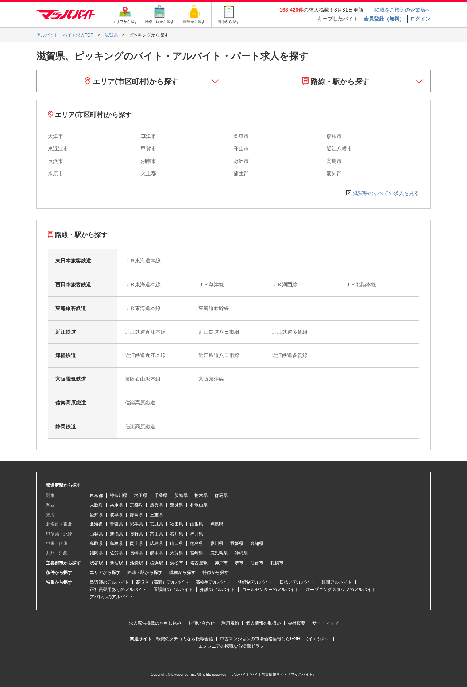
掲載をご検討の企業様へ (402, 10)
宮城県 (156, 524)
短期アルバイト (336, 582)
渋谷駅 (96, 562)
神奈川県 (118, 495)
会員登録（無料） (384, 19)
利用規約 (230, 623)
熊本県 (156, 553)
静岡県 (136, 514)
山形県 (196, 524)
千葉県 (160, 495)
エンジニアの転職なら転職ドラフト (233, 646)
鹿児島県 (219, 553)
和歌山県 (199, 504)
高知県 (256, 543)
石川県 (176, 534)
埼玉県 (140, 495)
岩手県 (136, 524)
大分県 (176, 553)
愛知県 (96, 514)
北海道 (96, 524)
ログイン (420, 19)
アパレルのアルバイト (112, 596)
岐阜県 (116, 514)
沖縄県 (241, 553)
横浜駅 (156, 562)
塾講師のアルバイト (109, 582)
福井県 (196, 534)
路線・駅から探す (339, 81)
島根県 (116, 543)
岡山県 (136, 543)
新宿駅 (116, 562)
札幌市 (276, 562)
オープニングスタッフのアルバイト (341, 589)
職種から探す (182, 572)
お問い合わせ (201, 623)
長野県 (136, 534)
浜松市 (176, 562)
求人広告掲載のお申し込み (155, 623)
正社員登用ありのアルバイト (118, 589)
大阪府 (96, 504)
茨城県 (181, 495)
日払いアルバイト (296, 582)
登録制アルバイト (255, 582)
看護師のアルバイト (173, 589)
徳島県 (196, 543)
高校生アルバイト (213, 582)
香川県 (216, 543)
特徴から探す (215, 572)
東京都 (96, 495)
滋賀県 (156, 504)
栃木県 (201, 495)
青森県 (116, 524)
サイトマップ (325, 623)
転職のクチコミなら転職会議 (184, 638)
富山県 (156, 534)
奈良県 (176, 504)
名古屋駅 (199, 562)
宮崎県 (196, 553)
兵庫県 (116, 504)
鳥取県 (96, 543)
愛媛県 (236, 543)
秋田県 (176, 524)
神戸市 (221, 562)
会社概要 (296, 623)
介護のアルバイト (217, 589)
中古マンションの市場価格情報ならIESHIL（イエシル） (275, 638)
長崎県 (136, 553)
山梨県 (96, 534)
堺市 (239, 562)
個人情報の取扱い (263, 623)
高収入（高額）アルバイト (162, 582)
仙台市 (256, 562)
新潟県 (116, 534)
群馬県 (221, 495)
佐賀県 (116, 553)
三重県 (156, 514)
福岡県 (96, 553)
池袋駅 (136, 562)
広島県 (156, 543)
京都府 (136, 504)
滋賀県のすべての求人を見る (386, 193)
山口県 (176, 543)
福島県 (216, 524)
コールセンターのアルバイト (270, 589)
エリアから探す (105, 572)
